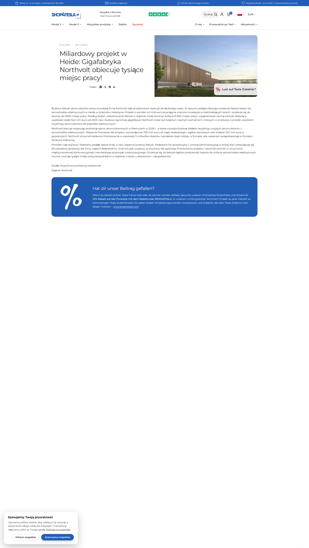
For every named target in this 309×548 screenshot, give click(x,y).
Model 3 (74, 24)
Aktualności (248, 24)
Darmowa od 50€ (110, 15)
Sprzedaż (137, 24)
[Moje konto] (222, 14)
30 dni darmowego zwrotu (195, 3)
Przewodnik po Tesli (221, 24)
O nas (198, 24)
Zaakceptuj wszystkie (57, 537)
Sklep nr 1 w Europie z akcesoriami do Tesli (41, 3)
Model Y (56, 24)
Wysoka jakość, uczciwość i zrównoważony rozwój (272, 3)
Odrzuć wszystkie (25, 537)
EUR (250, 14)
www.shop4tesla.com (126, 206)
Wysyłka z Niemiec (110, 12)
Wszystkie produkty (99, 24)
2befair (122, 24)
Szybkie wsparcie (118, 3)
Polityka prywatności (58, 529)
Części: (93, 87)
